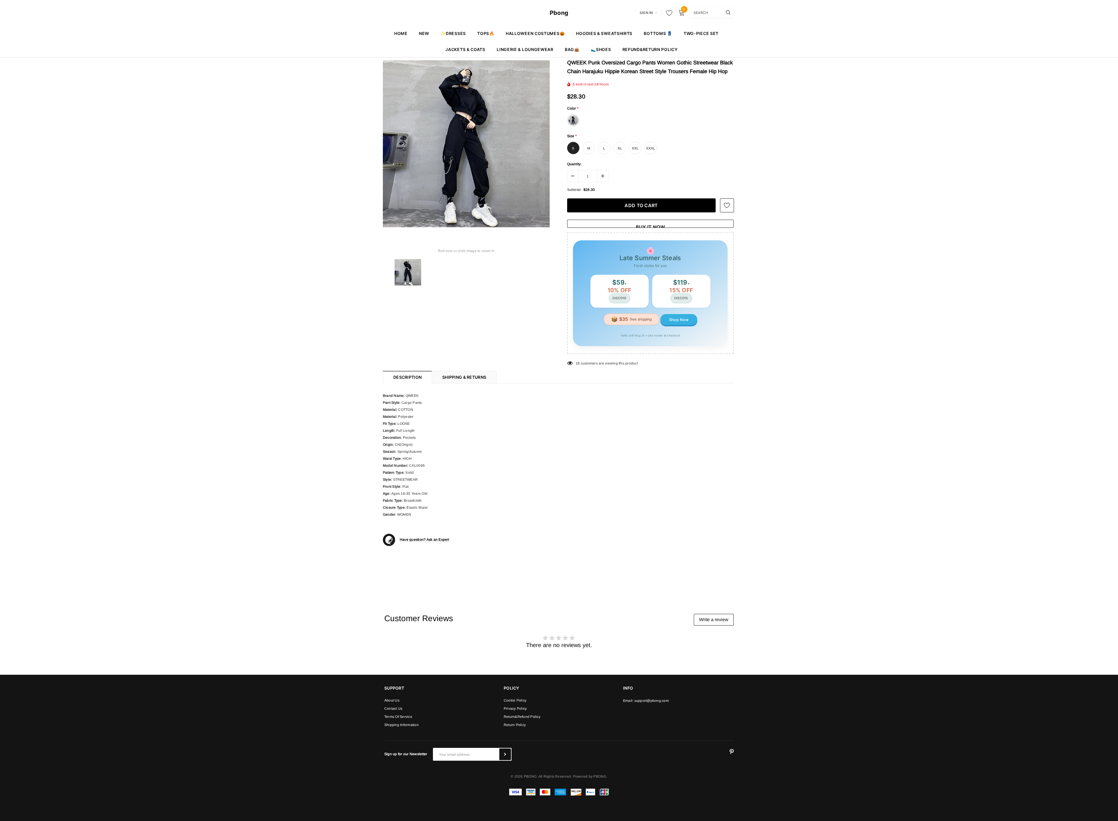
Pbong (559, 12)
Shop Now (679, 319)
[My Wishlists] (667, 13)
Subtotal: (574, 190)
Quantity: (574, 164)
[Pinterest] (732, 752)
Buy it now (650, 226)
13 (578, 363)
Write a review (713, 619)
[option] (466, 143)
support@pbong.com (651, 701)
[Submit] (505, 754)
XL (620, 148)
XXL (635, 148)
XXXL (650, 148)
